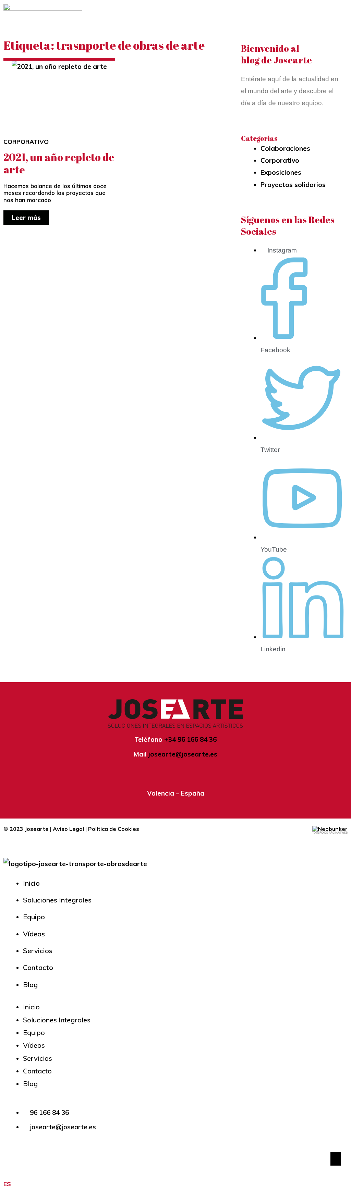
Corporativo (26, 142)
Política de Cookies (113, 828)
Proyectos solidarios (293, 185)
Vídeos (34, 934)
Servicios (37, 950)
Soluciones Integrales (57, 900)
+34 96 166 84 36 (190, 739)
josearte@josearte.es (182, 754)
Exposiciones (281, 172)
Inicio (31, 883)
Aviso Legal (68, 828)
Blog (30, 984)
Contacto (38, 967)
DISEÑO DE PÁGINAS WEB (331, 832)
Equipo (34, 916)
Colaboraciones (285, 148)
